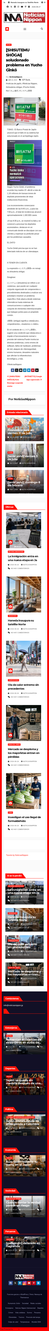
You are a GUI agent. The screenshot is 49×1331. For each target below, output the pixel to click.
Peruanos (10, 1035)
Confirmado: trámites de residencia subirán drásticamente (23, 1124)
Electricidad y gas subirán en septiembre (23, 1163)
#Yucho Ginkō (29, 87)
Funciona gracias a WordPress (18, 1294)
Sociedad (25, 1303)
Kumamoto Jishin (14, 1303)
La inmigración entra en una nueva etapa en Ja (24, 891)
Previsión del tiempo (33, 1317)
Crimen (10, 1313)
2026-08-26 (14, 565)
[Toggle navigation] (24, 29)
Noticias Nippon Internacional (25, 1308)
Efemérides (13, 1317)
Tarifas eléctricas (13, 1158)
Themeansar (24, 1297)
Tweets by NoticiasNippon (17, 855)
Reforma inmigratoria (16, 551)
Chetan (15, 1329)
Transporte (13, 616)
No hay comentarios (20, 568)
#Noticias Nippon (29, 84)
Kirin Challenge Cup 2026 (15, 1076)
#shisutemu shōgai (14, 87)
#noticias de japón (13, 84)
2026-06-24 (12, 1250)
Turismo (21, 1317)
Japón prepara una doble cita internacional (23, 1082)
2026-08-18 (12, 1047)
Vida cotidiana (20, 1313)
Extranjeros (9, 1308)
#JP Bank (26, 80)
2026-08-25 (12, 1128)
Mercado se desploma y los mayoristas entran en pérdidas (23, 753)
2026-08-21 (12, 1169)
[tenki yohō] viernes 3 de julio (22, 457)
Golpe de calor (13, 1322)
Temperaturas (13, 680)
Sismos (29, 1313)
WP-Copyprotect (25, 1329)
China (10, 812)
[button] (42, 29)
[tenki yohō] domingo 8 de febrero (23, 484)
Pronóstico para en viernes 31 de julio (20, 431)
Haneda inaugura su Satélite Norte (22, 918)
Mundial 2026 (36, 1322)
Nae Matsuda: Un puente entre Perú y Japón (23, 1041)
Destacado (10, 1117)
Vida (8, 1198)
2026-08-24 (12, 1210)
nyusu (9, 44)
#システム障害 (25, 91)
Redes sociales (35, 1303)
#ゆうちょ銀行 (12, 91)
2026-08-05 (12, 1087)
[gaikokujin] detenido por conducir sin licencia (23, 1244)
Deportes (40, 1308)
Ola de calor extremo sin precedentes (22, 945)
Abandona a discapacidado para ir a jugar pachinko (22, 1205)
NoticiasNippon (15, 77)
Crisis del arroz (14, 744)
